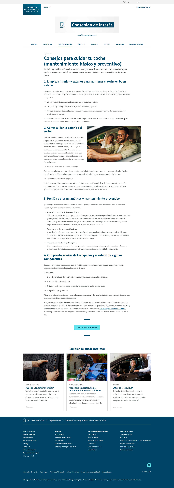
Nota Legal (43, 472)
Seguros (107, 45)
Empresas (94, 45)
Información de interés (30, 472)
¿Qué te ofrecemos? (29, 434)
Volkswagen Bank (136, 45)
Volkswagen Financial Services (112, 308)
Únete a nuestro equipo (95, 441)
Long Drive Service (65, 45)
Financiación (47, 45)
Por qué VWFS (59, 441)
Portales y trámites (126, 450)
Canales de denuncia (94, 447)
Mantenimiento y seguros (31, 453)
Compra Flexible (28, 437)
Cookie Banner (107, 472)
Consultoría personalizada (63, 444)
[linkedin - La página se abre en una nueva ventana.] (149, 465)
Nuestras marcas (93, 437)
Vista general (59, 434)
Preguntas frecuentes (127, 444)
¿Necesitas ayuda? (126, 434)
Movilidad (120, 45)
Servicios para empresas (63, 437)
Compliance (91, 444)
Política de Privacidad (57, 472)
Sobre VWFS (92, 434)
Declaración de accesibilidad (90, 472)
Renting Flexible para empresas (65, 447)
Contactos (123, 437)
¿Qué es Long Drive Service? (39, 387)
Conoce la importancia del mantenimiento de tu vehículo (85, 389)
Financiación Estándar (30, 441)
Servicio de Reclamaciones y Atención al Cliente (135, 441)
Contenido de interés (127, 447)
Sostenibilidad (92, 450)
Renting (34, 45)
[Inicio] (24, 420)
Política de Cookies (73, 472)
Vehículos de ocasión (29, 450)
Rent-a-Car (81, 45)
